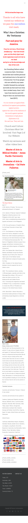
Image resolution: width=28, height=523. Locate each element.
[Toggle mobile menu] (25, 3)
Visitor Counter (7, 473)
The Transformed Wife (8, 176)
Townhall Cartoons (7, 386)
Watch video (5, 344)
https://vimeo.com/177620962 (10, 346)
